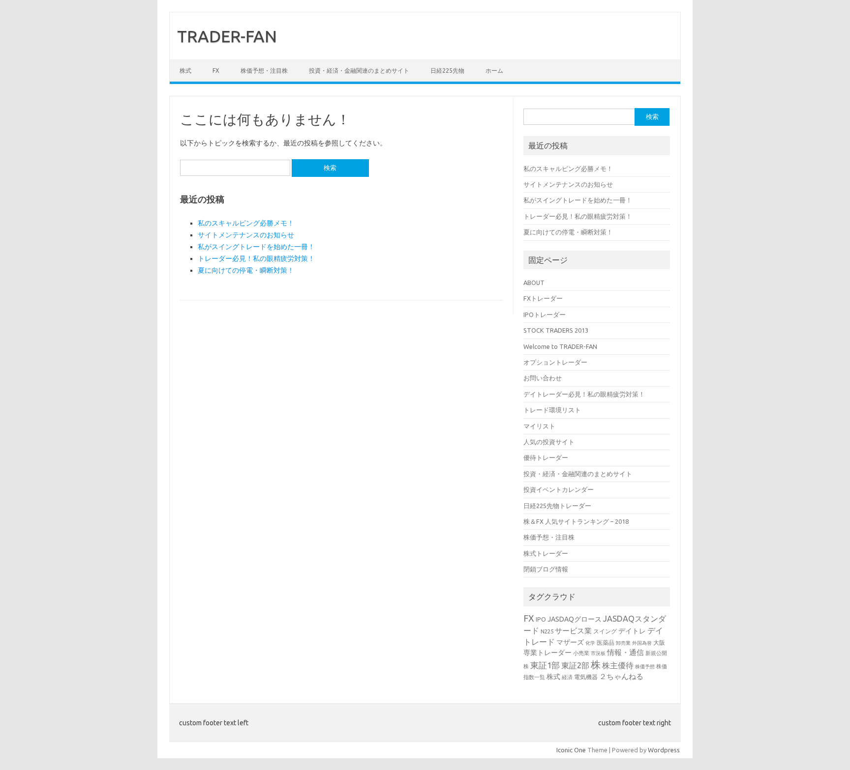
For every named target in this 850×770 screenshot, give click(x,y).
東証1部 (545, 665)
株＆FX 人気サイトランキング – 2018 (576, 521)
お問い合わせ (542, 377)
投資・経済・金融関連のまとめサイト (359, 70)
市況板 (598, 653)
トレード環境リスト (552, 409)
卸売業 (623, 643)
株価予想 (645, 666)
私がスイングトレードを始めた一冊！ (256, 247)
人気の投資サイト (549, 441)
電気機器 (586, 676)
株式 (185, 70)
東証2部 (575, 665)
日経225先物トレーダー (557, 505)
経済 (567, 677)
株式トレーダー (545, 553)
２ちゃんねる (621, 676)
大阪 (659, 642)
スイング (605, 630)
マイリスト (539, 426)
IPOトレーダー (544, 314)
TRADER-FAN (227, 36)
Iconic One (571, 749)
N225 (547, 631)
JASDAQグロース (574, 619)
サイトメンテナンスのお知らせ (246, 235)
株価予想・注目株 (264, 70)
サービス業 (573, 631)
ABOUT (534, 282)
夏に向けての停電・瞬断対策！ (246, 270)
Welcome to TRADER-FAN (560, 346)
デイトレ (632, 631)
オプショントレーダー (555, 362)
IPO (541, 619)
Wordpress (664, 749)
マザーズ (570, 642)
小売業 (581, 653)
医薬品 (605, 642)
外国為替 (642, 643)
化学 (590, 643)
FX (215, 70)
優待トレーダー (545, 457)
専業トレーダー (547, 652)
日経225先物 (447, 70)
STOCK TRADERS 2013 (555, 330)
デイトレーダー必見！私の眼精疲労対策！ (584, 394)
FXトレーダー (543, 298)
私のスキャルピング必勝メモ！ (246, 223)
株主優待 (618, 665)
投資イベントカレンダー (558, 489)
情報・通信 (625, 652)
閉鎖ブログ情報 (545, 569)
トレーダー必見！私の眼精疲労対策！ (256, 258)
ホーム (494, 70)
